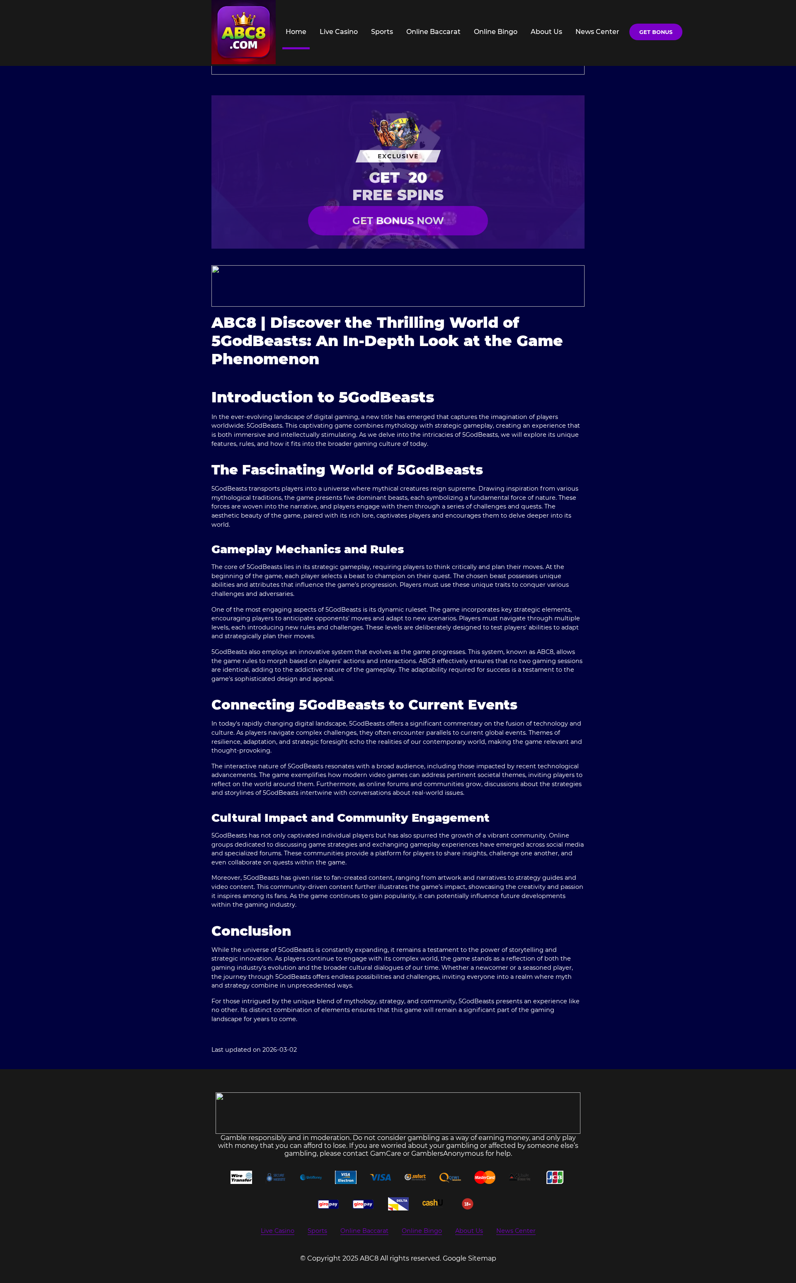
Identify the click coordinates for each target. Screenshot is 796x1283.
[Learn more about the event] (398, 286)
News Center (597, 32)
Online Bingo (495, 32)
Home (296, 32)
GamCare (385, 1153)
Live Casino (339, 32)
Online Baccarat (433, 32)
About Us (546, 32)
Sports (382, 32)
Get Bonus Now (398, 221)
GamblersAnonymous (447, 1153)
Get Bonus (655, 32)
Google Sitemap (469, 1258)
